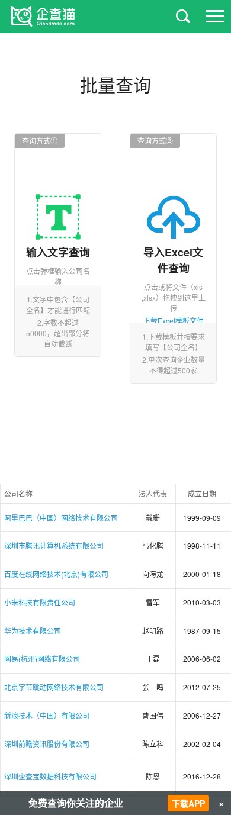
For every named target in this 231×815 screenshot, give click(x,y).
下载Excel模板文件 (173, 320)
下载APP (188, 803)
